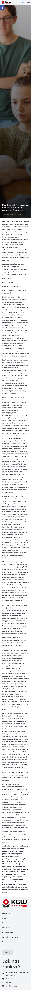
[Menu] (28, 2)
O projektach (7, 923)
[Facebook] (22, 2)
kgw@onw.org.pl (11, 986)
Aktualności (6, 913)
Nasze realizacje (8, 932)
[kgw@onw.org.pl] (4, 986)
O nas (4, 918)
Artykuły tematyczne (10, 937)
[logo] (6, 2)
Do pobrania (7, 942)
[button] (2, 7)
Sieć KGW (6, 928)
